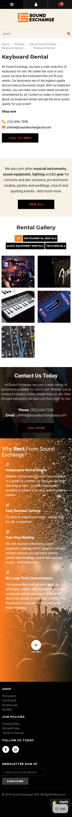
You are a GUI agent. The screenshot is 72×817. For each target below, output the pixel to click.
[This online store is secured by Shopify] (60, 803)
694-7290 (21, 122)
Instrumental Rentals (43, 44)
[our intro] (36, 645)
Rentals (19, 44)
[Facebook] (5, 749)
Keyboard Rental (12, 48)
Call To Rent (20, 138)
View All (36, 204)
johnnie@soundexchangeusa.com (29, 127)
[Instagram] (15, 749)
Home (5, 44)
